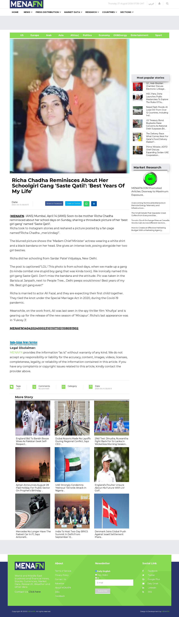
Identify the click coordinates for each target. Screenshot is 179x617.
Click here (35, 591)
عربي (151, 3)
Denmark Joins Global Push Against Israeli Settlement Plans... (110, 534)
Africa (73, 35)
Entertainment (135, 35)
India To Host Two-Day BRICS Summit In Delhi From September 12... (71, 534)
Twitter (151, 575)
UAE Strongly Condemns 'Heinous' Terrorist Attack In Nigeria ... (70, 488)
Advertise (59, 583)
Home (15, 12)
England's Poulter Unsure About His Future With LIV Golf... (109, 488)
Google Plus (153, 579)
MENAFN (17, 216)
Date (15, 202)
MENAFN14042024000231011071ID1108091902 (44, 328)
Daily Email (152, 583)
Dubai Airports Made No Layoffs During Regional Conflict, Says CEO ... (72, 441)
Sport (157, 35)
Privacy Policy (62, 575)
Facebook (152, 571)
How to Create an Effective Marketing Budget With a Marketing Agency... (148, 229)
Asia (61, 35)
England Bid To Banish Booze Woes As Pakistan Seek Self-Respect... (32, 441)
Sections (125, 12)
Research (91, 12)
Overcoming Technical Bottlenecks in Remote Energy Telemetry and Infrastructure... (148, 205)
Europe (35, 35)
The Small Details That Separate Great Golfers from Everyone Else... (148, 214)
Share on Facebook (54, 203)
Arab (49, 35)
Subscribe (102, 591)
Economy (104, 35)
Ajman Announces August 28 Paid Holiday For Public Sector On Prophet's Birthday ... (33, 488)
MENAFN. (32, 611)
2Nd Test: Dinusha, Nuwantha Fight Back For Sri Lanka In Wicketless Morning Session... (111, 441)
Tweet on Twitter (73, 203)
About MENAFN (63, 587)
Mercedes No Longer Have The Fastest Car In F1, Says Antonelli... (33, 534)
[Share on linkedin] (94, 203)
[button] (159, 3)
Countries (108, 12)
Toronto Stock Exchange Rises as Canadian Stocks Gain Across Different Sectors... (150, 221)
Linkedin (151, 587)
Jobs (57, 592)
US (18, 35)
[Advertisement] (91, 22)
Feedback (60, 596)
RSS (149, 592)
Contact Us (60, 579)
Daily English (103, 571)
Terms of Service (63, 571)
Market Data (72, 12)
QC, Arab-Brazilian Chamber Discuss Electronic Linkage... (156, 86)
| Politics (86, 35)
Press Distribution (47, 12)
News (27, 12)
